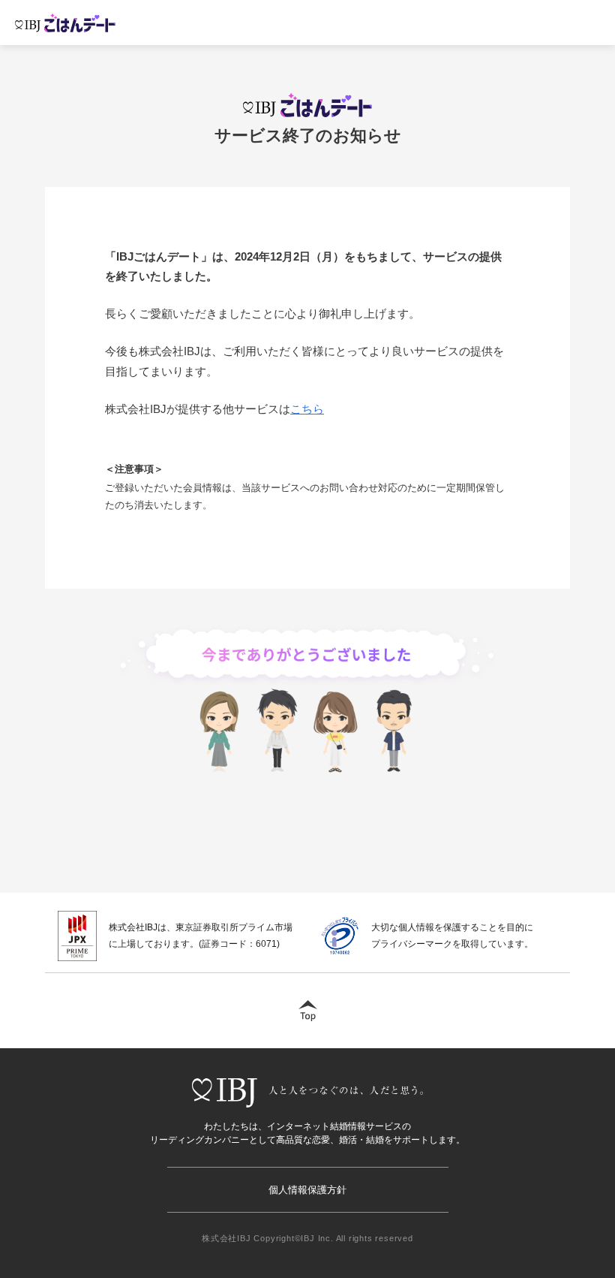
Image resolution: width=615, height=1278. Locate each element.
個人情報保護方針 (307, 1189)
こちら (307, 408)
